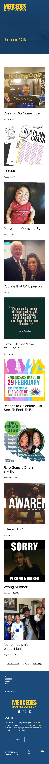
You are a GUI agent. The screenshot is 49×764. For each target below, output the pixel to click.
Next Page (39, 663)
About (7, 676)
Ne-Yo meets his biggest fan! (16, 646)
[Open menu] (43, 7)
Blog (6, 683)
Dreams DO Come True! (22, 113)
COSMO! (10, 171)
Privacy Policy (10, 691)
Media (7, 681)
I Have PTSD (13, 529)
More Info (14, 739)
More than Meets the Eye (23, 229)
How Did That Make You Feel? (19, 346)
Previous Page (11, 663)
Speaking (8, 678)
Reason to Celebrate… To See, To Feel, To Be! (23, 408)
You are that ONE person (23, 286)
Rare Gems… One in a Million (19, 469)
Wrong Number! (16, 587)
